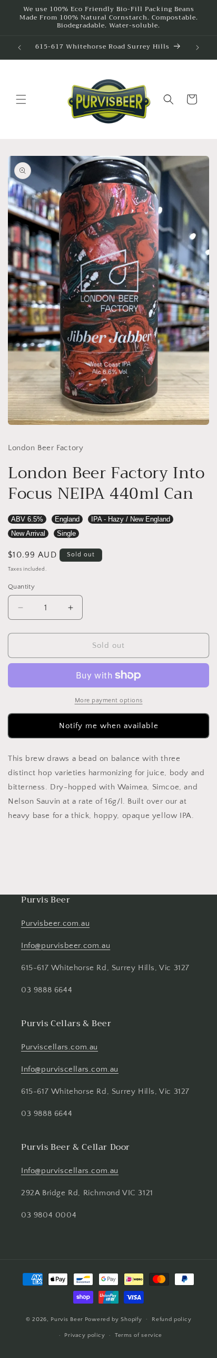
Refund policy (171, 1319)
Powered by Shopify (113, 1319)
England (67, 519)
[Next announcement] (197, 47)
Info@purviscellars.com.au (70, 1069)
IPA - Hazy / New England (130, 519)
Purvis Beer (67, 1319)
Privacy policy (84, 1335)
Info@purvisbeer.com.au (65, 945)
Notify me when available (109, 725)
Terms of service (138, 1335)
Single (66, 533)
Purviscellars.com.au (59, 1047)
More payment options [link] (109, 700)
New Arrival (28, 533)
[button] (21, 99)
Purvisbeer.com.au (55, 923)
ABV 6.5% (27, 519)
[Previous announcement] (19, 47)
